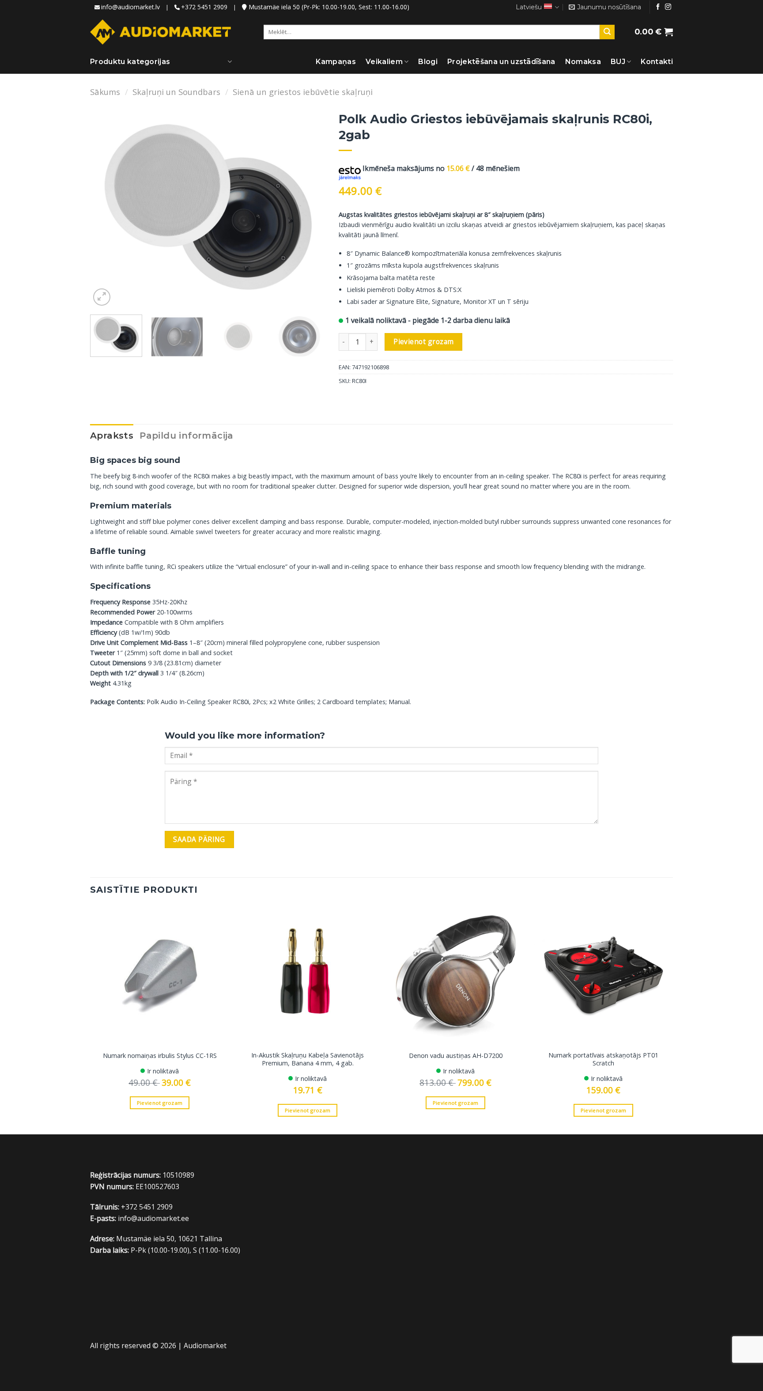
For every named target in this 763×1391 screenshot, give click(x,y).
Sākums (105, 91)
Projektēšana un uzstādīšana (501, 61)
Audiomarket (205, 1345)
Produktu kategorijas (130, 61)
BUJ (618, 61)
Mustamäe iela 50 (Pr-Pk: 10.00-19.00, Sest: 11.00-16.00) (328, 7)
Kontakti (657, 61)
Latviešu (529, 7)
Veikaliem (384, 61)
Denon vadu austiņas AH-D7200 (455, 1056)
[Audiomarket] (160, 31)
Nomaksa (583, 61)
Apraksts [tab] (111, 435)
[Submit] (607, 32)
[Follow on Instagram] (668, 7)
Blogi (428, 61)
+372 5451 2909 (204, 7)
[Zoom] (101, 297)
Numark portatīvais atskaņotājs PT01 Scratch (603, 1059)
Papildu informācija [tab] (187, 435)
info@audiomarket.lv (130, 7)
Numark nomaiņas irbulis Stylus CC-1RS (160, 1056)
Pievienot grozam (423, 341)
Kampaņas (336, 61)
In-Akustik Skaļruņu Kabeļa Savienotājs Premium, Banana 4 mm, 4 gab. (307, 1059)
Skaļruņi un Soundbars (176, 91)
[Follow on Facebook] (658, 7)
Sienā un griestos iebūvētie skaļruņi (303, 91)
